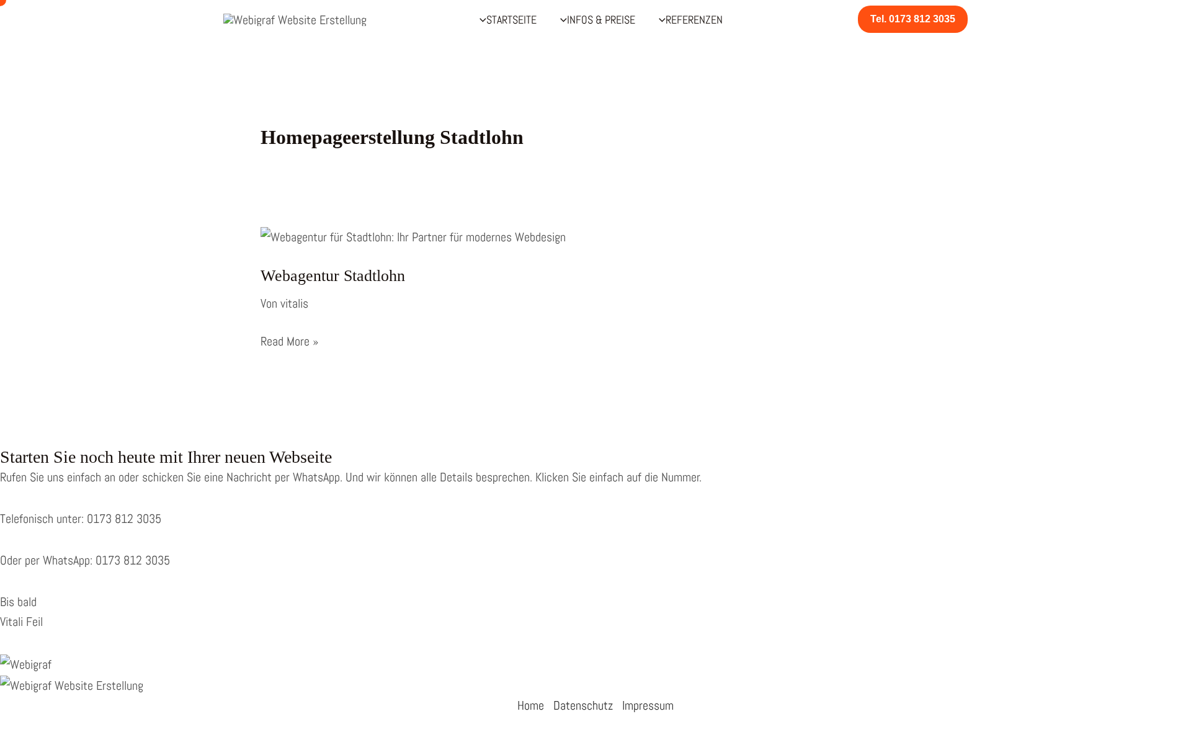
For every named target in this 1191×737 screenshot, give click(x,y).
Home (530, 705)
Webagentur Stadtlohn (333, 276)
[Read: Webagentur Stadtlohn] (413, 236)
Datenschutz (583, 705)
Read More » (289, 342)
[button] (913, 19)
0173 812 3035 (122, 519)
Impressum (648, 705)
